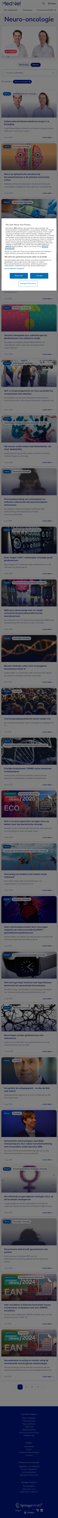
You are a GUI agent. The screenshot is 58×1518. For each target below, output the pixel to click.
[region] (29, 254)
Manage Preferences (28, 283)
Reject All (19, 276)
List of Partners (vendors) (14, 268)
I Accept (39, 276)
